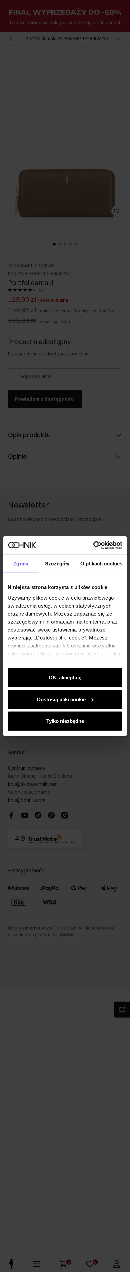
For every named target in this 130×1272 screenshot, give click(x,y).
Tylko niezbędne (65, 721)
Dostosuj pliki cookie (61, 699)
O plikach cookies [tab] (101, 563)
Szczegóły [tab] (57, 563)
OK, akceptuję (65, 677)
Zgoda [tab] (20, 563)
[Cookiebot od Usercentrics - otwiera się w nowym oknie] (93, 545)
